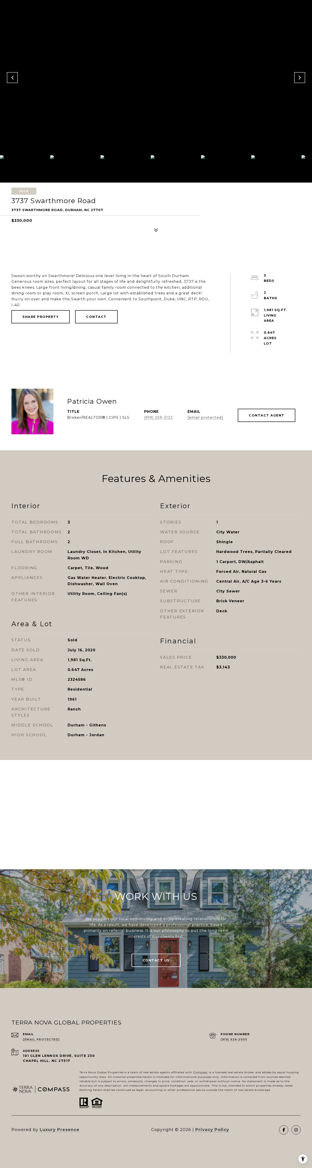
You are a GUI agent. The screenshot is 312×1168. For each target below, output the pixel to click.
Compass (200, 1072)
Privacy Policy (212, 1129)
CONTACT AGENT (266, 415)
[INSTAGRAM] (296, 1129)
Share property (40, 317)
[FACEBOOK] (283, 1129)
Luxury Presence (59, 1129)
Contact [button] (96, 317)
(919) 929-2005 (234, 1039)
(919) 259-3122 (158, 417)
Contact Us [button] (156, 960)
